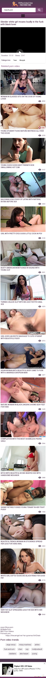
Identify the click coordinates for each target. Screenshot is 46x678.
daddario (12, 654)
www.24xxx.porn (6, 627)
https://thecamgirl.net (14, 636)
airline (37, 645)
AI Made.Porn (5, 629)
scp (27, 649)
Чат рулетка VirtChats (31, 636)
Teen (15, 60)
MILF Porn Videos (7, 631)
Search (39, 10)
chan (20, 649)
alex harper (24, 654)
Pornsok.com (5, 633)
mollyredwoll (37, 649)
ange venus (11, 645)
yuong (34, 654)
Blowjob (22, 60)
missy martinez (25, 645)
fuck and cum (9, 649)
